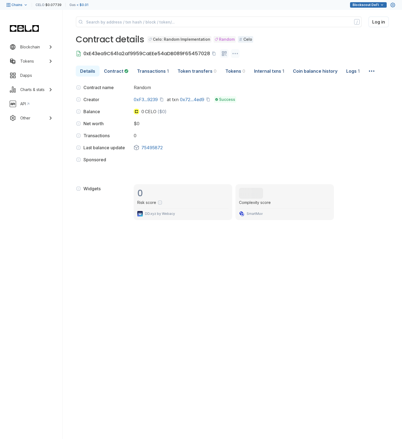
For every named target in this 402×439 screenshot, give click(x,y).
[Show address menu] (235, 53)
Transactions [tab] (153, 71)
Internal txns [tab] (269, 71)
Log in (378, 22)
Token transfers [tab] (197, 71)
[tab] (116, 71)
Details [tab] (87, 71)
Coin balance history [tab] (315, 71)
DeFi (366, 5)
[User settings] (392, 5)
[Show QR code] (224, 53)
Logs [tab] (353, 71)
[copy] (215, 53)
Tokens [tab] (235, 71)
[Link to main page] (24, 28)
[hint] (78, 87)
